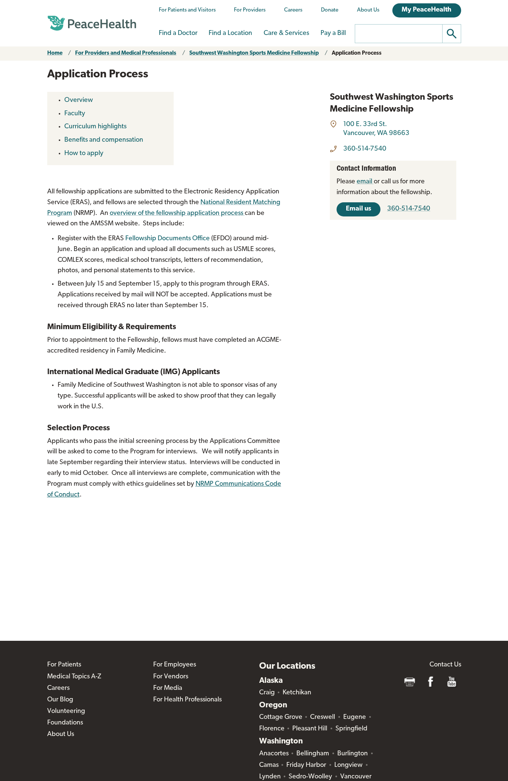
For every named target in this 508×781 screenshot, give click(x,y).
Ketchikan (297, 693)
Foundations (65, 723)
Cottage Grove (280, 717)
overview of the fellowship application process (177, 213)
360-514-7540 (364, 149)
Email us (358, 209)
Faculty (74, 113)
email (365, 182)
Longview (348, 765)
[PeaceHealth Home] (91, 23)
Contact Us (445, 665)
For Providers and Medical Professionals (125, 53)
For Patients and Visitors (187, 10)
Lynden (270, 777)
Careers (293, 10)
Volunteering (66, 711)
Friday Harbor (306, 765)
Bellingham (312, 754)
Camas (269, 765)
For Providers (250, 10)
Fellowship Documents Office (168, 238)
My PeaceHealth (426, 10)
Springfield (351, 729)
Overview (78, 100)
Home (54, 53)
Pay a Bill (333, 33)
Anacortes (274, 754)
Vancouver (356, 777)
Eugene (354, 717)
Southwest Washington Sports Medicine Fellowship (254, 53)
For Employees (174, 665)
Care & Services (286, 33)
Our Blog (60, 700)
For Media (167, 688)
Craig (267, 693)
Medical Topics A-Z (74, 677)
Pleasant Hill (309, 729)
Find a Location (230, 33)
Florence (271, 729)
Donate (329, 10)
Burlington (352, 754)
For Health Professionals (187, 700)
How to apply (83, 153)
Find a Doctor (178, 33)
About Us (368, 10)
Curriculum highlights (95, 126)
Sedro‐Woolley (310, 777)
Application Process (357, 53)
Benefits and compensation (103, 140)
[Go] (452, 33)
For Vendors (170, 677)
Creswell (322, 717)
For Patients (64, 665)
